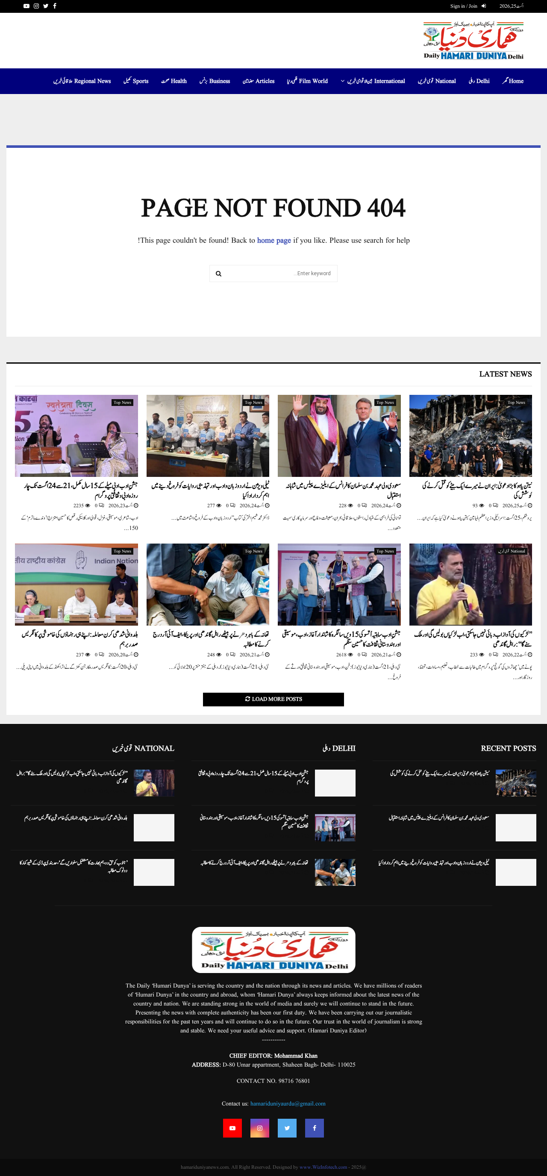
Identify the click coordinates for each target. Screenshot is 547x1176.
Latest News (505, 374)
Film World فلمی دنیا (307, 81)
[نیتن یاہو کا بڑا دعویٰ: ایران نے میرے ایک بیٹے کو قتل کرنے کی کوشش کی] (470, 436)
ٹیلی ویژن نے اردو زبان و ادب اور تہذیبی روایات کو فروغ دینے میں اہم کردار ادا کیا (210, 491)
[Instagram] (259, 1128)
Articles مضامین (258, 81)
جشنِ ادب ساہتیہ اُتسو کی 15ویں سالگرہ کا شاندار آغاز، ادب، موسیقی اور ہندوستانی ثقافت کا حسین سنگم (341, 639)
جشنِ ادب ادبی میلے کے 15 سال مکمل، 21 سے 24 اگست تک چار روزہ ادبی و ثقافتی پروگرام (81, 491)
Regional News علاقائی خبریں (82, 81)
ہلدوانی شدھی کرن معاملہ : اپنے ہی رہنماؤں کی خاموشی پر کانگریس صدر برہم (80, 639)
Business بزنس (215, 81)
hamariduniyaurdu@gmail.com (288, 1104)
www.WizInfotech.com (323, 1167)
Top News (516, 403)
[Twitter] (287, 1128)
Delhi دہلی (479, 81)
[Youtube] (232, 1128)
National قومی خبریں (437, 81)
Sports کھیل (136, 81)
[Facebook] (314, 1128)
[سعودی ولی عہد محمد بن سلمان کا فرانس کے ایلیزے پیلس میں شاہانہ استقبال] (339, 436)
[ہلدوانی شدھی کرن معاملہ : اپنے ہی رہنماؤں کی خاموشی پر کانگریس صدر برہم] (76, 585)
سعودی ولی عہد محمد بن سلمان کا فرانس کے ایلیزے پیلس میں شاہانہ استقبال (343, 491)
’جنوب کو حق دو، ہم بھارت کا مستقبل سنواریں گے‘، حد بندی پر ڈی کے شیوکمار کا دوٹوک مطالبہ (73, 866)
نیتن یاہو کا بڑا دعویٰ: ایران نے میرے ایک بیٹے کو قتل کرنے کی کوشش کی (477, 491)
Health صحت (174, 81)
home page (274, 240)
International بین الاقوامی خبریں (376, 81)
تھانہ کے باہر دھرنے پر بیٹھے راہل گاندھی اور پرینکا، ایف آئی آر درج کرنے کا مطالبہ (211, 639)
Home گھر (513, 81)
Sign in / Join (464, 6)
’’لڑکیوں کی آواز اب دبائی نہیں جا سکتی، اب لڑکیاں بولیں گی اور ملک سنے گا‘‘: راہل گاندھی (473, 639)
